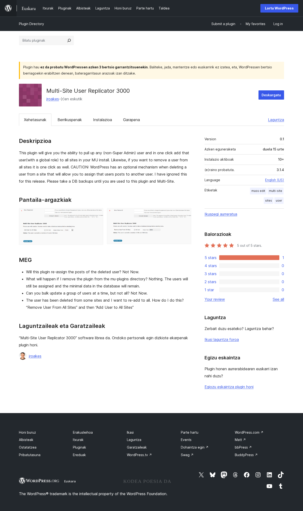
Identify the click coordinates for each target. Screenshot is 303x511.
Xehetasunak (35, 119)
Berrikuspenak (70, 119)
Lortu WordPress (279, 8)
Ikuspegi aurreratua (221, 214)
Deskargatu (271, 95)
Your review (215, 299)
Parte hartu (189, 432)
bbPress (243, 447)
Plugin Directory (31, 24)
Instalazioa (102, 119)
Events (186, 440)
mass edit (258, 191)
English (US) (274, 180)
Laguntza (276, 119)
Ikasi (130, 432)
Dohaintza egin (195, 447)
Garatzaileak (137, 447)
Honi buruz (27, 432)
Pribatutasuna (29, 455)
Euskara (70, 481)
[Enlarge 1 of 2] (96, 214)
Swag (187, 455)
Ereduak (79, 455)
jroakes (52, 99)
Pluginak (79, 447)
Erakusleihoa (83, 432)
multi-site (275, 191)
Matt (240, 440)
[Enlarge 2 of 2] (185, 214)
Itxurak (78, 440)
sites (268, 200)
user (279, 200)
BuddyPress (246, 455)
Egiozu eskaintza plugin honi (229, 386)
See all (278, 299)
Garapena (131, 119)
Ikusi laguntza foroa (222, 339)
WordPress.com (249, 432)
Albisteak (26, 440)
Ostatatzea (27, 447)
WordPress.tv (139, 455)
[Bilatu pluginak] (69, 40)
